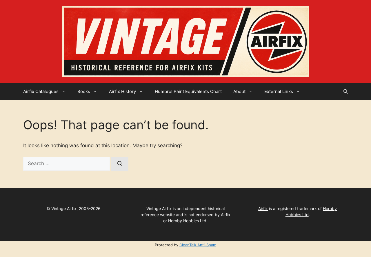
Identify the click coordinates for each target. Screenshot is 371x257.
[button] (346, 91)
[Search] (119, 164)
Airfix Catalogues (41, 91)
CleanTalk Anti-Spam (197, 245)
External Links (278, 91)
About (239, 91)
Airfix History (122, 91)
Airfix (263, 208)
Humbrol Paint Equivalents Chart (188, 91)
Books (83, 91)
